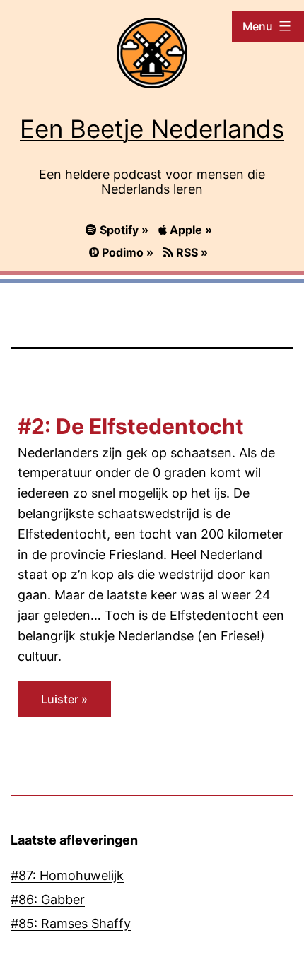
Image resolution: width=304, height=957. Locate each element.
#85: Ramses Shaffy (71, 923)
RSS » (190, 252)
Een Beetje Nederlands (152, 128)
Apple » (189, 230)
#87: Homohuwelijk (67, 875)
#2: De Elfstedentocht (131, 426)
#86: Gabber (48, 899)
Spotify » (124, 230)
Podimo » (127, 252)
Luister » (64, 699)
